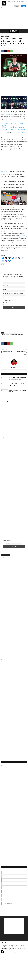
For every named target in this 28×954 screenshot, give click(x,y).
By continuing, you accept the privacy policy (14, 304)
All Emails (7, 302)
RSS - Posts (3, 909)
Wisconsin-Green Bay (10, 335)
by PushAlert (4, 7)
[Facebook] (2, 51)
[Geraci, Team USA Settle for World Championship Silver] (4, 385)
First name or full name (8, 280)
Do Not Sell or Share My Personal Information (11, 952)
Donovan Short (9, 114)
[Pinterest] (8, 51)
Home (2, 34)
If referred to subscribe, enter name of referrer (13, 293)
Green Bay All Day (15, 332)
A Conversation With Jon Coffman (6, 352)
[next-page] (4, 396)
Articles (6, 34)
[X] (5, 51)
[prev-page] (2, 396)
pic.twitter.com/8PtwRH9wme (13, 129)
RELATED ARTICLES (9, 373)
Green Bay (6, 36)
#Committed (19, 127)
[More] (14, 51)
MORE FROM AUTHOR (18, 373)
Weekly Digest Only (9, 300)
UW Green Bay (20, 334)
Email (4, 289)
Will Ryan (3, 335)
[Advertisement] (14, 15)
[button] (2, 31)
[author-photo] (14, 365)
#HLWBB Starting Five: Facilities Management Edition (22, 353)
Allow (24, 6)
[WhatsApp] (11, 51)
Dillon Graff (4, 47)
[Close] (26, 942)
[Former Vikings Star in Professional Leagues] (4, 391)
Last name (5, 285)
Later (17, 6)
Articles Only (7, 298)
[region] (14, 947)
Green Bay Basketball (5, 334)
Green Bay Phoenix (13, 334)
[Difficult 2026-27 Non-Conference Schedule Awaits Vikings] (4, 379)
